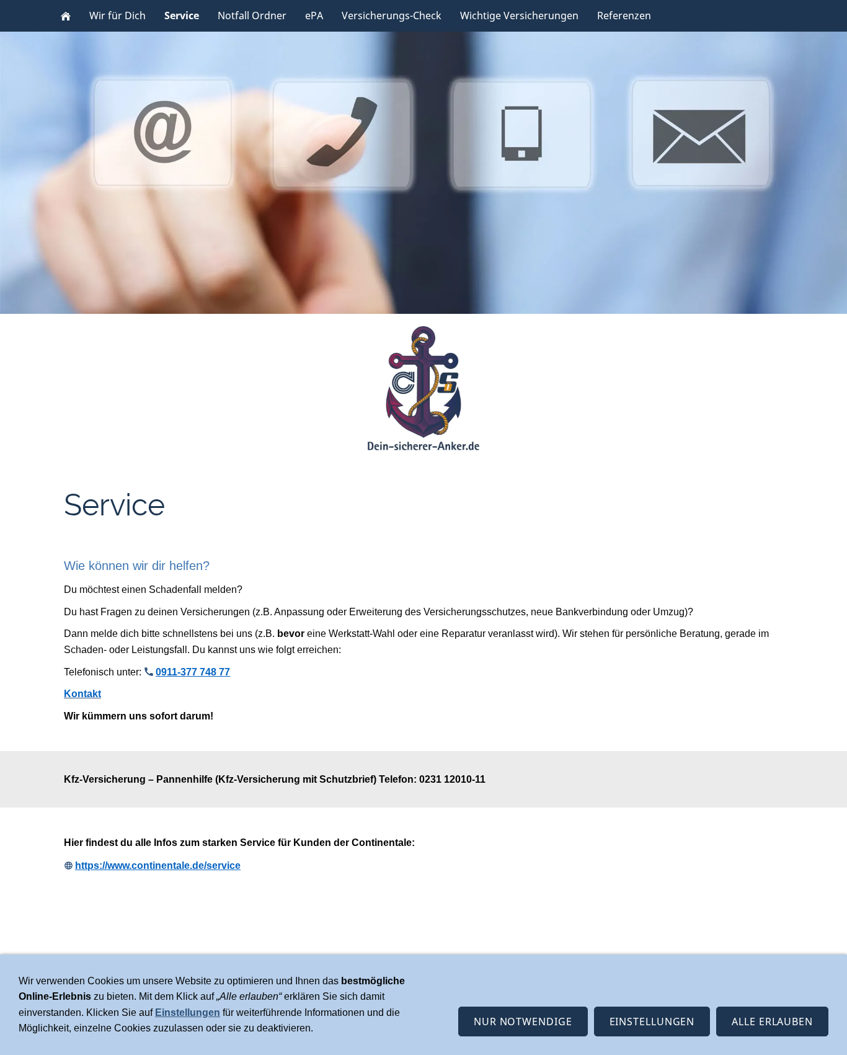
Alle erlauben (772, 1021)
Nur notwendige (523, 1021)
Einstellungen (187, 1012)
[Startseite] (65, 16)
